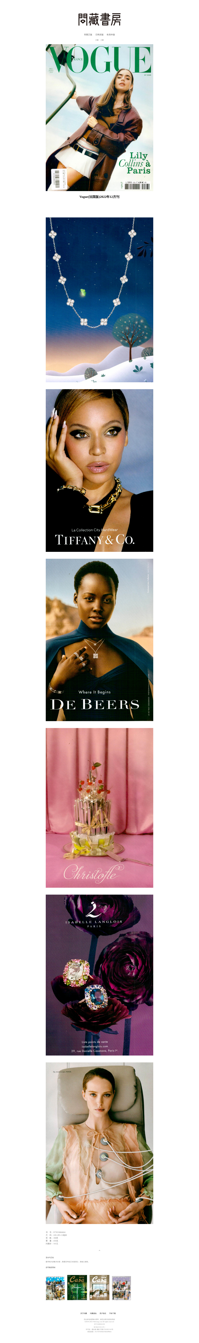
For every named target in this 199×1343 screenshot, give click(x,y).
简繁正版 (88, 35)
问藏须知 (93, 1313)
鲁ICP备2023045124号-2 (99, 1327)
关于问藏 (83, 1313)
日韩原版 (99, 35)
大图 (97, 40)
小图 (102, 40)
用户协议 (103, 1313)
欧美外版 (111, 35)
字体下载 (112, 1313)
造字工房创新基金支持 (99, 1324)
